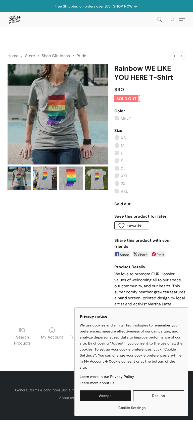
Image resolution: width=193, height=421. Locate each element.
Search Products (22, 340)
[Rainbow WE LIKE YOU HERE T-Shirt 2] (71, 178)
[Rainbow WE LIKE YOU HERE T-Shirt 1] (45, 178)
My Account (52, 337)
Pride (81, 55)
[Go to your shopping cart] (173, 19)
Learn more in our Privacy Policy (107, 376)
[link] (126, 6)
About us (66, 398)
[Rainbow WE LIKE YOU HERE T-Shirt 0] (19, 178)
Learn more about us (97, 383)
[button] (14, 20)
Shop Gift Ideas (56, 55)
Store (30, 55)
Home (13, 55)
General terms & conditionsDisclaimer (46, 390)
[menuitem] (174, 56)
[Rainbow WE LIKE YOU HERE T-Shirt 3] (96, 178)
